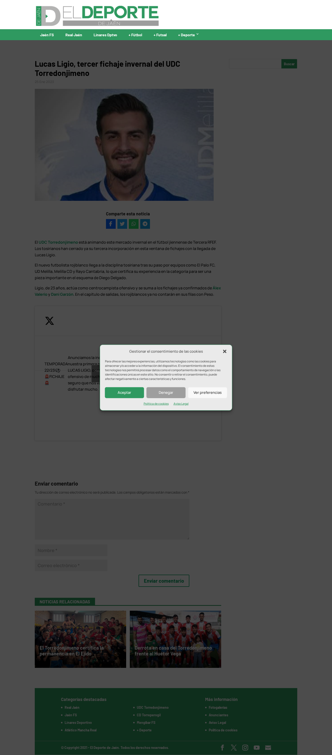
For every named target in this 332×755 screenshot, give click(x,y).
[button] (224, 351)
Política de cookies (156, 404)
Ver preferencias (207, 392)
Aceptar (124, 392)
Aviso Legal (181, 404)
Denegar (166, 392)
